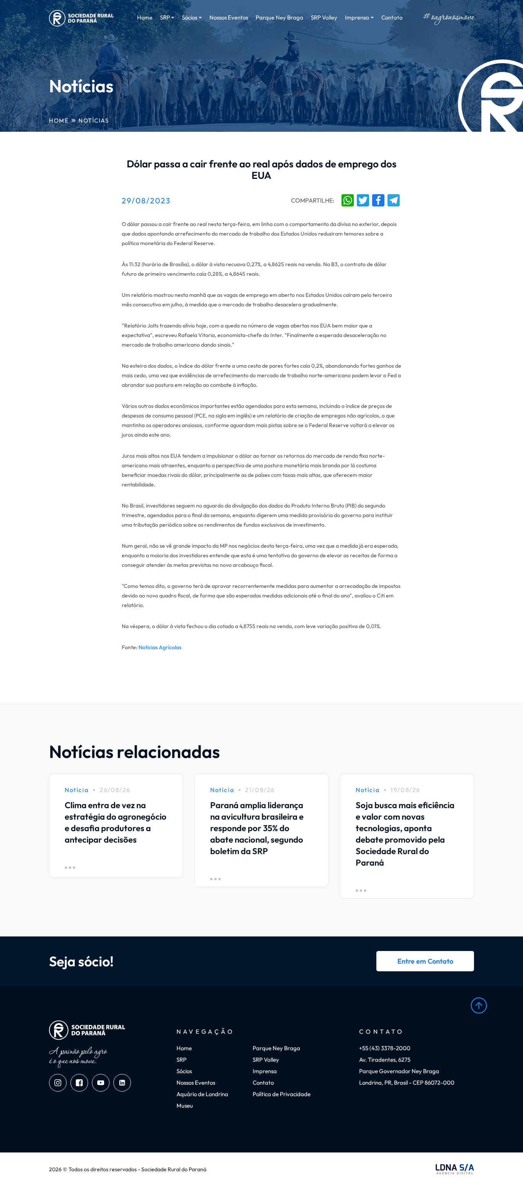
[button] (479, 1005)
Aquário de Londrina (202, 1094)
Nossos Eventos (228, 17)
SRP (181, 1059)
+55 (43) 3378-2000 (384, 1048)
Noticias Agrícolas (160, 647)
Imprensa (265, 1071)
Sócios (184, 1071)
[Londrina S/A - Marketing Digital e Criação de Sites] (455, 1169)
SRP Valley (324, 17)
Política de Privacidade (282, 1094)
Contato (391, 17)
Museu (185, 1105)
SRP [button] (165, 17)
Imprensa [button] (357, 17)
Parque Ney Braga (279, 17)
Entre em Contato (425, 961)
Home (144, 17)
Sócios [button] (189, 17)
